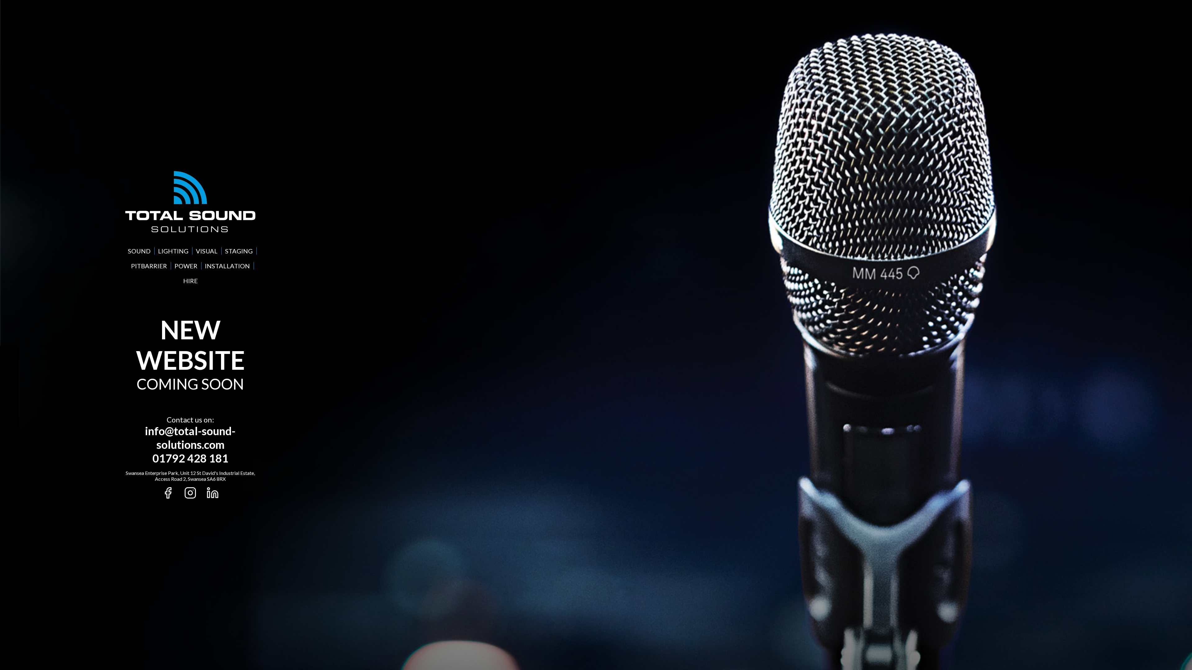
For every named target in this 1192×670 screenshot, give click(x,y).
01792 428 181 (190, 458)
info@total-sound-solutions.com (190, 437)
